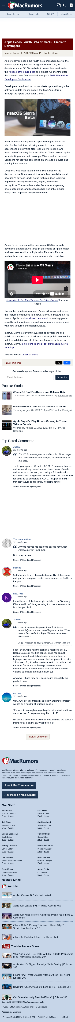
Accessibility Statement (11, 1012)
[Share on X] (58, 362)
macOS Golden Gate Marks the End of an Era (39, 406)
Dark (66, 1017)
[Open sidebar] (71, 5)
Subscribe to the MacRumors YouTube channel (32, 300)
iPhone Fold (33, 14)
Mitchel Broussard (10, 834)
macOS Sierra (30, 354)
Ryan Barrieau (44, 857)
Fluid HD (47, 1017)
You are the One (22, 539)
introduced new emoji (36, 318)
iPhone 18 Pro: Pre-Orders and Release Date (39, 392)
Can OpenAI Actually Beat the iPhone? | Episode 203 (40, 997)
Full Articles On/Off (27, 1017)
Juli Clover (53, 53)
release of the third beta (22, 71)
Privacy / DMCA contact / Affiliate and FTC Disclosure (24, 1007)
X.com (10, 816)
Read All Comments (38, 736)
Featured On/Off (10, 1017)
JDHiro (17, 447)
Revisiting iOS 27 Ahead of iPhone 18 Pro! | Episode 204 (42, 987)
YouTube (13, 886)
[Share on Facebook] (66, 362)
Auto (55, 1017)
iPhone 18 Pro (12, 14)
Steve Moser (7, 869)
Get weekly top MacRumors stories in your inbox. (37, 371)
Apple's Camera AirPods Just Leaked (32, 895)
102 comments (13, 363)
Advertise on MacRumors (20, 794)
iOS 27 (50, 14)
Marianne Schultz (45, 846)
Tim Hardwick (44, 834)
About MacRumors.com (19, 785)
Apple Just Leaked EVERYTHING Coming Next (37, 905)
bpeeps (17, 567)
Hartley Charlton (9, 846)
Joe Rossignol (65, 395)
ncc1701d (18, 593)
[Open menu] (4, 5)
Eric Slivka (42, 810)
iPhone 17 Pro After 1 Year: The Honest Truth (36, 937)
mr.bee (17, 693)
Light (61, 1017)
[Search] (66, 5)
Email (4, 816)
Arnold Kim (7, 810)
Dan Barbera (7, 857)
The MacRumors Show (25, 946)
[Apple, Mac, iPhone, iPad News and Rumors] (25, 9)
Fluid (40, 1017)
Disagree (36, 486)
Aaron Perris (43, 869)
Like (29, 486)
